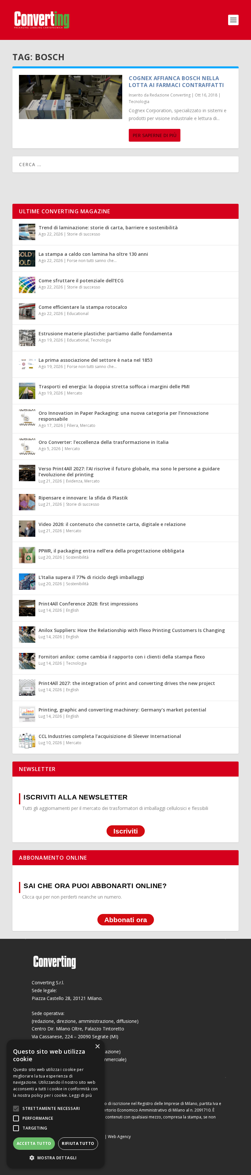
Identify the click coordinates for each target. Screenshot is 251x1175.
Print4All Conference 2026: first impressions (88, 604)
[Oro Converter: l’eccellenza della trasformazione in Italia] (27, 446)
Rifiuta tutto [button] (78, 1143)
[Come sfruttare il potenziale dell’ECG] (27, 285)
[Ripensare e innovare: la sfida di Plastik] (27, 502)
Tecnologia (139, 101)
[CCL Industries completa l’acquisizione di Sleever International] (27, 740)
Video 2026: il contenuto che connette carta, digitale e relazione (112, 524)
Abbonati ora (125, 919)
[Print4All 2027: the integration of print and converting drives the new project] (27, 687)
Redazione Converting (170, 95)
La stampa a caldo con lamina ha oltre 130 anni (93, 254)
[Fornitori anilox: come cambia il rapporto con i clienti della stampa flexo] (27, 661)
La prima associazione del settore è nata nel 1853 (95, 360)
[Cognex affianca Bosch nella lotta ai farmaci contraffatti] (70, 97)
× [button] (97, 1046)
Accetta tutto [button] (34, 1143)
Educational (78, 313)
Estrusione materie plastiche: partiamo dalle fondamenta (105, 333)
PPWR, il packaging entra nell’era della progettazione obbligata (111, 551)
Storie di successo (83, 234)
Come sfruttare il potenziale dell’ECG (81, 280)
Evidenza (74, 481)
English (72, 610)
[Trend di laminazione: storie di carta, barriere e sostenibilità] (27, 232)
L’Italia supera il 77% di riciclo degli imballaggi (91, 577)
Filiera (72, 425)
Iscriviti (125, 831)
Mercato (74, 393)
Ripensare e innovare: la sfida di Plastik (83, 498)
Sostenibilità (77, 557)
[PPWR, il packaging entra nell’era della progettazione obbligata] (27, 555)
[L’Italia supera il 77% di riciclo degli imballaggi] (27, 581)
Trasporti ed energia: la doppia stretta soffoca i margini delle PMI (114, 386)
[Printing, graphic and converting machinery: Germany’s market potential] (27, 714)
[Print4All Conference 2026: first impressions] (27, 608)
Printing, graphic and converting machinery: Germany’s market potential (122, 710)
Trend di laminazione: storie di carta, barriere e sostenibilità (108, 227)
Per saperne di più (154, 135)
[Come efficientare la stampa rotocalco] (27, 311)
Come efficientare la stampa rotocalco (83, 307)
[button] (55, 1158)
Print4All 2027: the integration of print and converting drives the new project (127, 683)
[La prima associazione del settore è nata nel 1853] (27, 364)
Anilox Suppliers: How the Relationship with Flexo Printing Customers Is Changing (132, 630)
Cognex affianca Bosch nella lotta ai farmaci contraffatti (176, 82)
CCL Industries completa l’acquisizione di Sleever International (110, 736)
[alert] (56, 1104)
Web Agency (119, 1136)
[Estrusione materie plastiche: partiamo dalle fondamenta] (27, 338)
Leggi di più (80, 1095)
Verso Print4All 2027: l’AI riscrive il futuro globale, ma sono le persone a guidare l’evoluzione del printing (129, 471)
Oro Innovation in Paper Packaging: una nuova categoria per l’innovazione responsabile (124, 416)
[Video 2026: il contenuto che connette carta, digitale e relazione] (27, 528)
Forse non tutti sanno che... (92, 260)
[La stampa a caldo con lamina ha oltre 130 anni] (27, 258)
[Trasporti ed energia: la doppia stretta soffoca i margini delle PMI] (27, 391)
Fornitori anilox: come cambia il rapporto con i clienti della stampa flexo (122, 657)
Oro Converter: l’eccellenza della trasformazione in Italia (104, 442)
